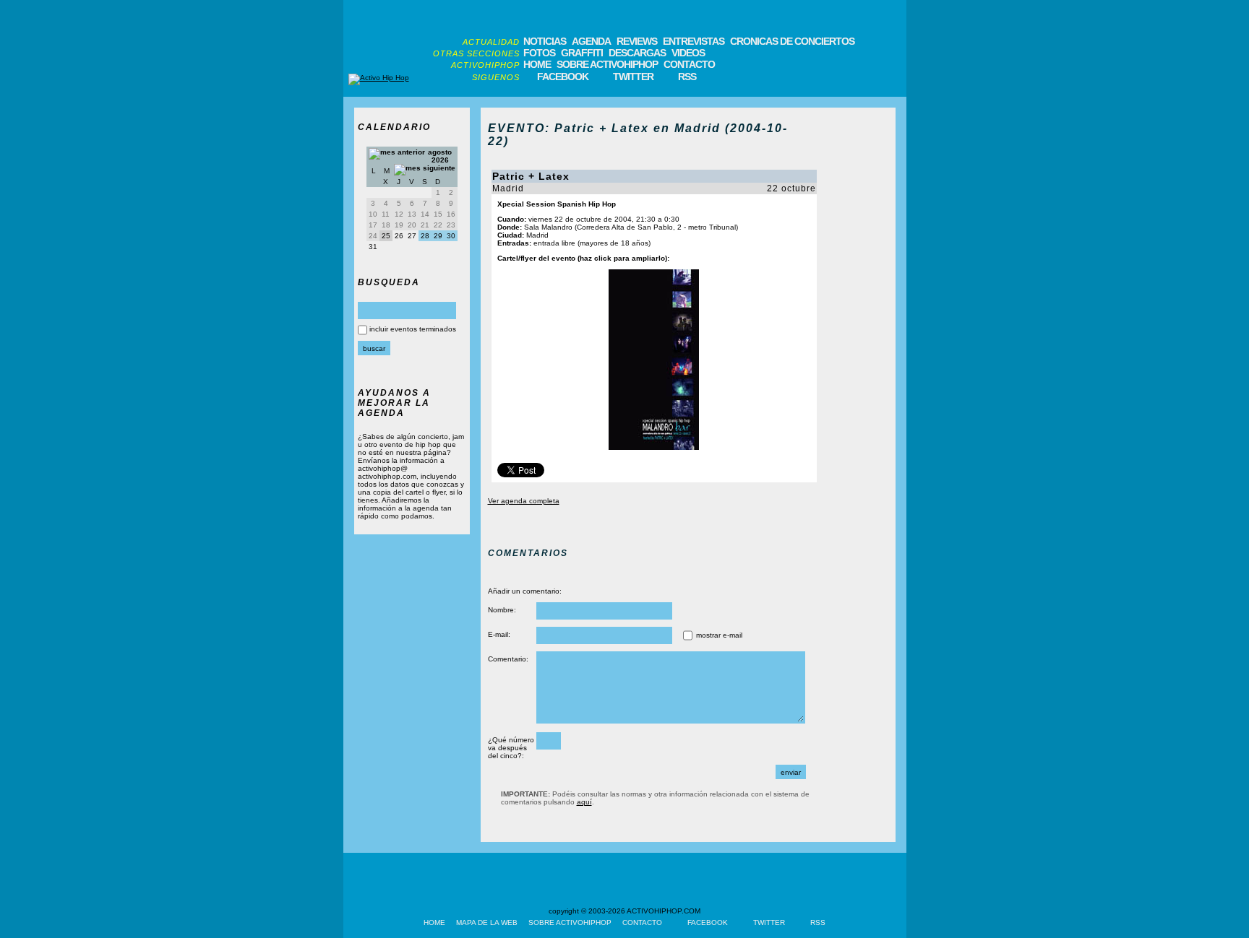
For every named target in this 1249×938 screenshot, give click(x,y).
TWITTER (633, 76)
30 (451, 236)
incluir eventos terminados (412, 329)
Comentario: (508, 659)
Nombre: (502, 610)
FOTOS (539, 52)
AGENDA (591, 41)
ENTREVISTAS (693, 41)
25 (386, 236)
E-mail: (499, 634)
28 (425, 236)
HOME (537, 64)
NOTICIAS (544, 41)
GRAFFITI (582, 52)
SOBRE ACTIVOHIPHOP (607, 64)
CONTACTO (689, 64)
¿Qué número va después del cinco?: (511, 748)
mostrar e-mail (719, 635)
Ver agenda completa (523, 501)
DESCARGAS (637, 52)
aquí (584, 802)
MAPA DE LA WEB (487, 922)
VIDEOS (688, 52)
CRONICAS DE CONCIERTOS (792, 41)
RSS (687, 76)
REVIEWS (637, 41)
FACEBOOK (562, 76)
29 (438, 236)
